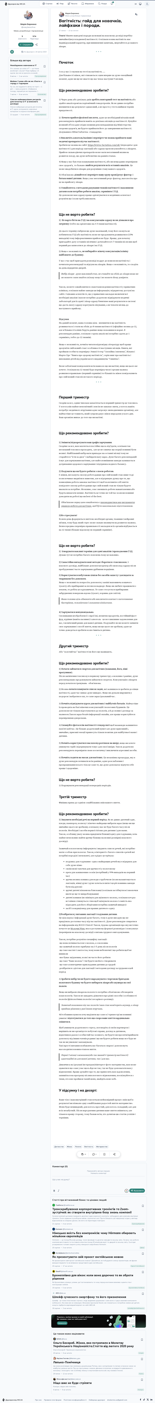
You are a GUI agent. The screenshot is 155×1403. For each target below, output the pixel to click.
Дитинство (59, 1147)
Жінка (69, 1147)
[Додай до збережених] (45, 66)
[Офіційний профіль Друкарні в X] (148, 1399)
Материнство (102, 1147)
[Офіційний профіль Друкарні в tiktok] (144, 1399)
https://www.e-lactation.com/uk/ (104, 145)
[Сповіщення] (111, 3)
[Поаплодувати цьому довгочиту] (82, 1154)
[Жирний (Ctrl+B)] (54, 1191)
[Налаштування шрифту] (136, 14)
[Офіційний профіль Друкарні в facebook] (140, 1399)
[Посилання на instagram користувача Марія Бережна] (12, 52)
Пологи (78, 1147)
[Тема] (140, 3)
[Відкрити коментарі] (94, 1154)
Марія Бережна (28, 24)
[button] (112, 4)
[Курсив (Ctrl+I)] (58, 1191)
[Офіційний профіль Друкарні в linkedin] (151, 1399)
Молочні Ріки (78, 928)
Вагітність (88, 1147)
